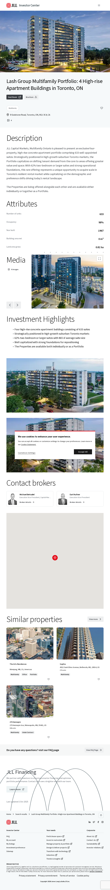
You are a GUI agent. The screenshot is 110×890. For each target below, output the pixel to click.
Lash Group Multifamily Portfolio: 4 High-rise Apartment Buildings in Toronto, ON (63, 814)
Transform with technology (57, 851)
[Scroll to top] (101, 815)
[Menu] (99, 5)
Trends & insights (53, 859)
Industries (51, 855)
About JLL (90, 836)
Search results (21, 814)
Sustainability (92, 844)
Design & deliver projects (57, 847)
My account (11, 840)
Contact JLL (91, 840)
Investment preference (15, 847)
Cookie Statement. (28, 444)
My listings (10, 844)
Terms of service (67, 875)
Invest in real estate (55, 840)
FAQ (8, 836)
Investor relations (94, 847)
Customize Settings (27, 453)
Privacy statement (27, 875)
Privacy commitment (48, 875)
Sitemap (9, 851)
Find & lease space (54, 836)
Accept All (83, 452)
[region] (55, 445)
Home (8, 814)
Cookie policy (83, 875)
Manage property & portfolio (58, 844)
